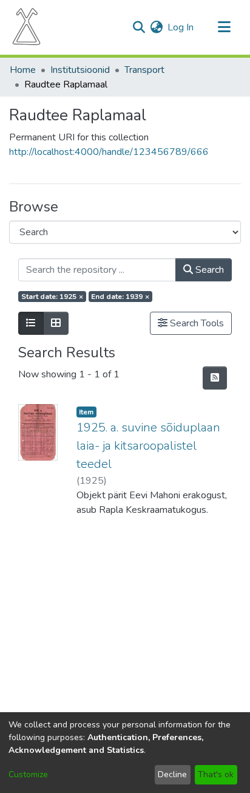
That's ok (216, 774)
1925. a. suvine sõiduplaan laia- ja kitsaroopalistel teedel (148, 445)
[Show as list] (31, 323)
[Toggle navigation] (224, 27)
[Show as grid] (56, 323)
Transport (144, 70)
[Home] (26, 27)
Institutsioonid (80, 70)
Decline (172, 774)
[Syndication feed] (215, 378)
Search (208, 269)
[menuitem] (156, 27)
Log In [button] (181, 27)
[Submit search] (138, 27)
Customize (28, 774)
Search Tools (195, 323)
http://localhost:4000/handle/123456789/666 (109, 152)
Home (23, 70)
